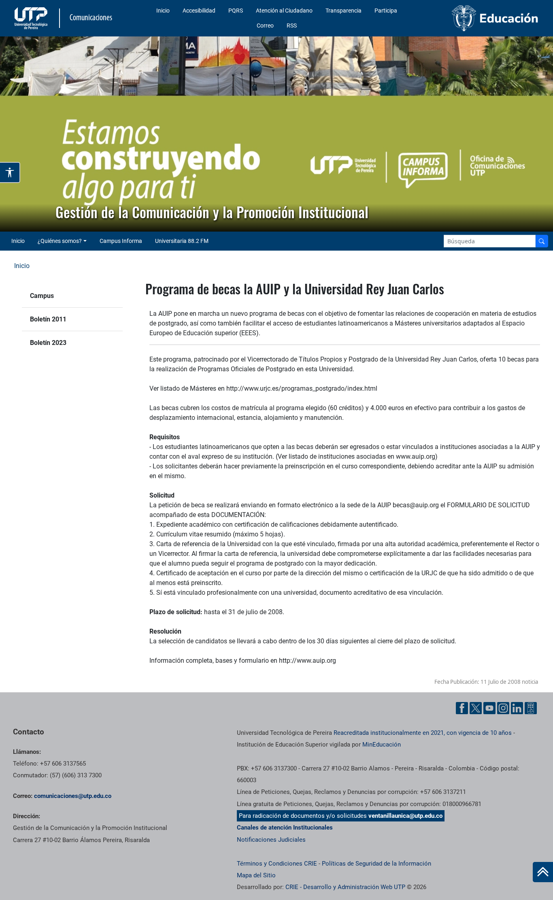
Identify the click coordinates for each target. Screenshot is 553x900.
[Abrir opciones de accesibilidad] (10, 172)
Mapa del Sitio (256, 875)
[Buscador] (541, 241)
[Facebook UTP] (462, 708)
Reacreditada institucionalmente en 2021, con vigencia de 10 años (423, 732)
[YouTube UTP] (489, 708)
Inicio (163, 10)
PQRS (235, 10)
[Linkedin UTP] (517, 708)
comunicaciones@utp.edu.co (72, 796)
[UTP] (32, 18)
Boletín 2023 (48, 343)
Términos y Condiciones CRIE (277, 863)
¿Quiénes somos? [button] (60, 241)
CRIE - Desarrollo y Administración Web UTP (345, 887)
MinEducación (381, 744)
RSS (292, 25)
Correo (265, 25)
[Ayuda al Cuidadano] (531, 708)
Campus (42, 296)
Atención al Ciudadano (284, 10)
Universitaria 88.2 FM (181, 241)
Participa (385, 10)
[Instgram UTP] (503, 708)
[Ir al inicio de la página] (543, 872)
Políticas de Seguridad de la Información (376, 863)
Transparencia (343, 10)
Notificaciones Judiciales (271, 839)
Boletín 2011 (48, 319)
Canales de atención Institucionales (285, 827)
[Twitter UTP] (476, 708)
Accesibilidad (199, 10)
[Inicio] (543, 872)
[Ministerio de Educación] (480, 18)
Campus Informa (121, 241)
